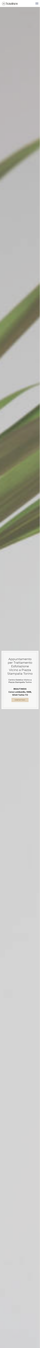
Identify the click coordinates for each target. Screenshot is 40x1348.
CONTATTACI (20, 700)
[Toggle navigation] (36, 3)
